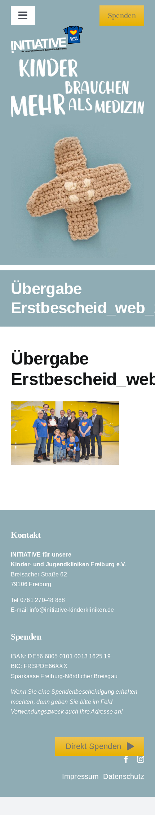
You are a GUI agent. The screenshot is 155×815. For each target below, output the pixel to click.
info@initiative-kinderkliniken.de (72, 610)
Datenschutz (123, 776)
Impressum (81, 776)
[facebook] (126, 759)
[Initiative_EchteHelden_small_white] (47, 28)
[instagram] (140, 759)
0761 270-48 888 (42, 600)
